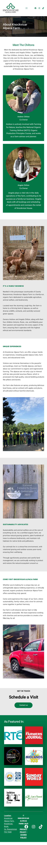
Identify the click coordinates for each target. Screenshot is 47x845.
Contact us (23, 705)
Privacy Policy (23, 830)
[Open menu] (26, 8)
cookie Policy (23, 836)
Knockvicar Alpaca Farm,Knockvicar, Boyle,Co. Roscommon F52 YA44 (10, 823)
